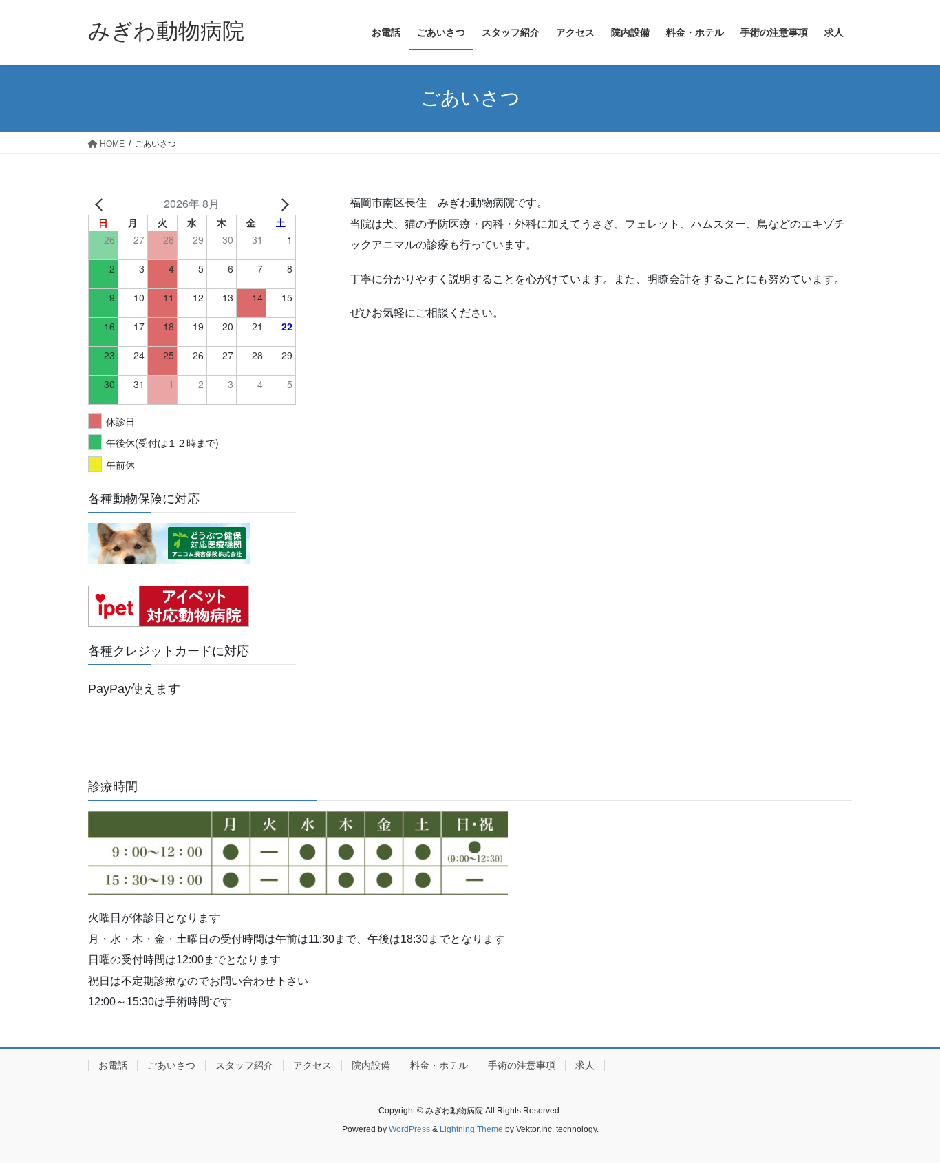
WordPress (409, 1129)
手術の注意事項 (521, 1065)
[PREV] (101, 203)
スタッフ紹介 (244, 1065)
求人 (585, 1065)
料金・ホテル (439, 1065)
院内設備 (371, 1065)
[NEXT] (283, 203)
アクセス (312, 1065)
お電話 (112, 1065)
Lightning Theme (471, 1129)
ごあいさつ (171, 1065)
